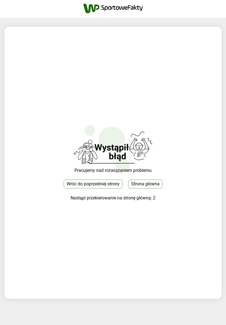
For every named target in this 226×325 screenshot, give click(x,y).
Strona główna (145, 183)
